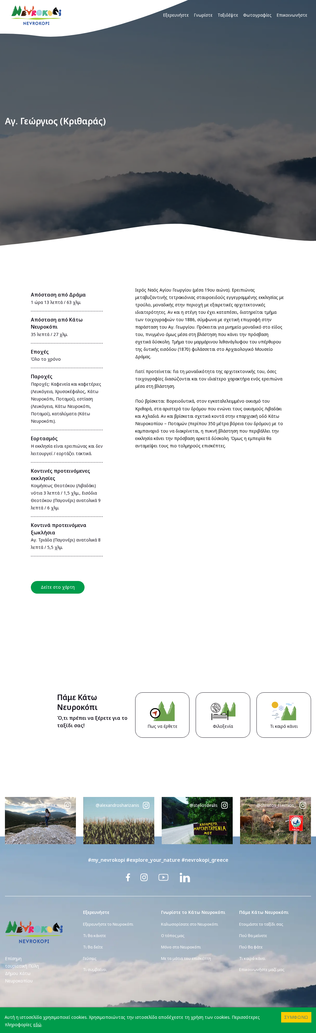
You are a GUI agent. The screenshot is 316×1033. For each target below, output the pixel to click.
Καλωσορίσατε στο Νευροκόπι (189, 924)
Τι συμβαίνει (94, 969)
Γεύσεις (89, 958)
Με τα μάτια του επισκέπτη (186, 958)
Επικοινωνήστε (291, 15)
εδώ (37, 1024)
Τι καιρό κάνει (252, 958)
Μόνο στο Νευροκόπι (181, 947)
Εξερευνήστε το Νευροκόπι (108, 924)
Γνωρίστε (203, 15)
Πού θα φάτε (251, 947)
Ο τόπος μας (172, 935)
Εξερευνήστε (176, 15)
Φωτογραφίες (257, 15)
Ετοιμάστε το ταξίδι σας (261, 924)
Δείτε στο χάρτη (58, 587)
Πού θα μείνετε (253, 935)
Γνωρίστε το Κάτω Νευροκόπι (193, 912)
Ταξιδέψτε (228, 15)
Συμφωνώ (296, 1017)
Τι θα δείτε (93, 947)
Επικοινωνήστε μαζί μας (261, 969)
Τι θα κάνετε (94, 935)
